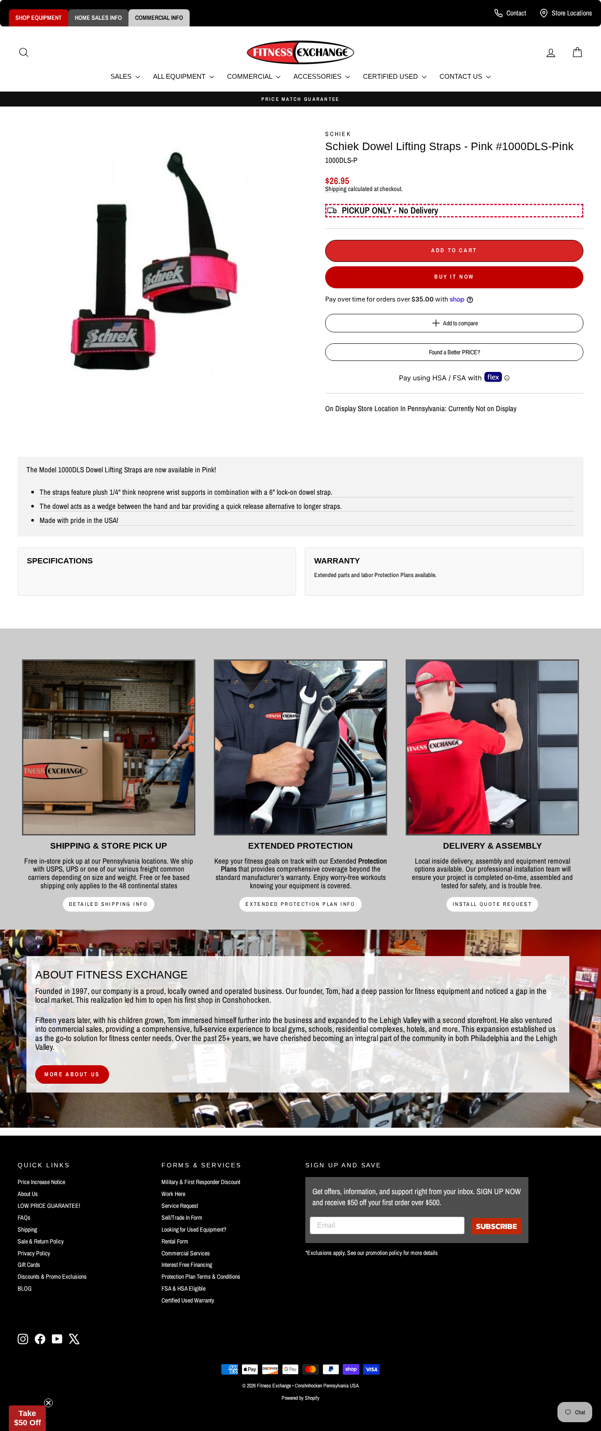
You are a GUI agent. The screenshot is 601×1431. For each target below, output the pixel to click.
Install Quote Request (492, 904)
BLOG (25, 1288)
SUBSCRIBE (496, 1226)
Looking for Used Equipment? (193, 1229)
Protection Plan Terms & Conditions (200, 1276)
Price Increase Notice (41, 1182)
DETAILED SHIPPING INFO (108, 904)
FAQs (24, 1217)
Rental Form (174, 1241)
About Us (28, 1194)
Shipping (336, 188)
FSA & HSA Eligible (183, 1288)
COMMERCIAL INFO (159, 18)
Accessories (318, 76)
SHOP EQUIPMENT (38, 18)
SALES (121, 76)
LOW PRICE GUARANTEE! (49, 1206)
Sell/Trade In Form (181, 1217)
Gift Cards (29, 1265)
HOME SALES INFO (98, 18)
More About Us (72, 1074)
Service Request (179, 1206)
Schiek (338, 134)
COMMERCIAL (250, 76)
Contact (516, 13)
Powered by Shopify (300, 1398)
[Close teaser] (48, 1402)
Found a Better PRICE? (454, 352)
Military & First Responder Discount (200, 1182)
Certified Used (391, 76)
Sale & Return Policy (41, 1241)
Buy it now (454, 276)
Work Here (173, 1194)
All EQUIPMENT (180, 76)
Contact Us (462, 76)
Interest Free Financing (186, 1265)
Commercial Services (185, 1253)
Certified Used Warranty (187, 1300)
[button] (27, 1418)
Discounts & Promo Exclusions (52, 1276)
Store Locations (572, 13)
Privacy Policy (34, 1253)
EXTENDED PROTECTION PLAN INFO (300, 904)
